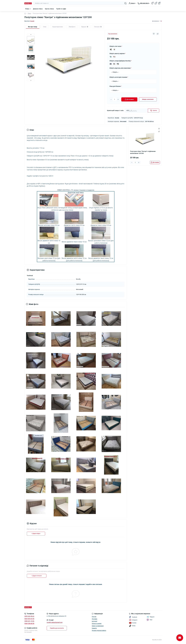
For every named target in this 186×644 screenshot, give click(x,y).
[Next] (31, 80)
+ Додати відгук (36, 533)
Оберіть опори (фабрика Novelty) (120, 61)
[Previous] (31, 34)
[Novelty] (58, 607)
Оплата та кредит (97, 623)
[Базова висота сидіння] (110, 56)
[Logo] (28, 3)
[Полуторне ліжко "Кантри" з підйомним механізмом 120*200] (35, 318)
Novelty (32, 21)
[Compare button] (157, 33)
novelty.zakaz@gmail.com (54, 622)
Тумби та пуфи (61, 9)
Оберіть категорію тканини (118, 77)
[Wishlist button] (153, 33)
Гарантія (94, 628)
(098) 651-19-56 (29, 621)
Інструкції (94, 621)
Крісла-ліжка (49, 9)
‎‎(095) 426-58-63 (29, 616)
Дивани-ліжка (38, 9)
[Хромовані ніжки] (110, 64)
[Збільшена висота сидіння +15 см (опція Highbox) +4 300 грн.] (114, 56)
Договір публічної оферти (99, 630)
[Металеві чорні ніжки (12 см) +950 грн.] (117, 64)
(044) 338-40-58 (29, 623)
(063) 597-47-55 (29, 618)
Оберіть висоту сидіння (117, 53)
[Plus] (118, 99)
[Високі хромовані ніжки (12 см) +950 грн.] (114, 64)
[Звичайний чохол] (110, 49)
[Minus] (111, 99)
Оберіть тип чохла (115, 46)
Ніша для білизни (115, 86)
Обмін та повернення (98, 626)
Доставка (94, 619)
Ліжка (27, 9)
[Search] (125, 3)
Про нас (94, 616)
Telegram (152, 617)
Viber (151, 619)
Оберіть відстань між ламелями (120, 68)
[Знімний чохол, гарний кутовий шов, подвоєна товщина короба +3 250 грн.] (114, 49)
